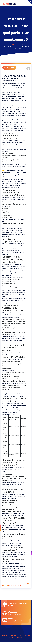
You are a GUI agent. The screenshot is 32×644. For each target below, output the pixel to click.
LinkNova (5, 635)
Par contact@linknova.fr (15, 585)
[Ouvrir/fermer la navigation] (29, 3)
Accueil (13, 44)
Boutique (19, 637)
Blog (20, 635)
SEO (19, 44)
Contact (13, 635)
